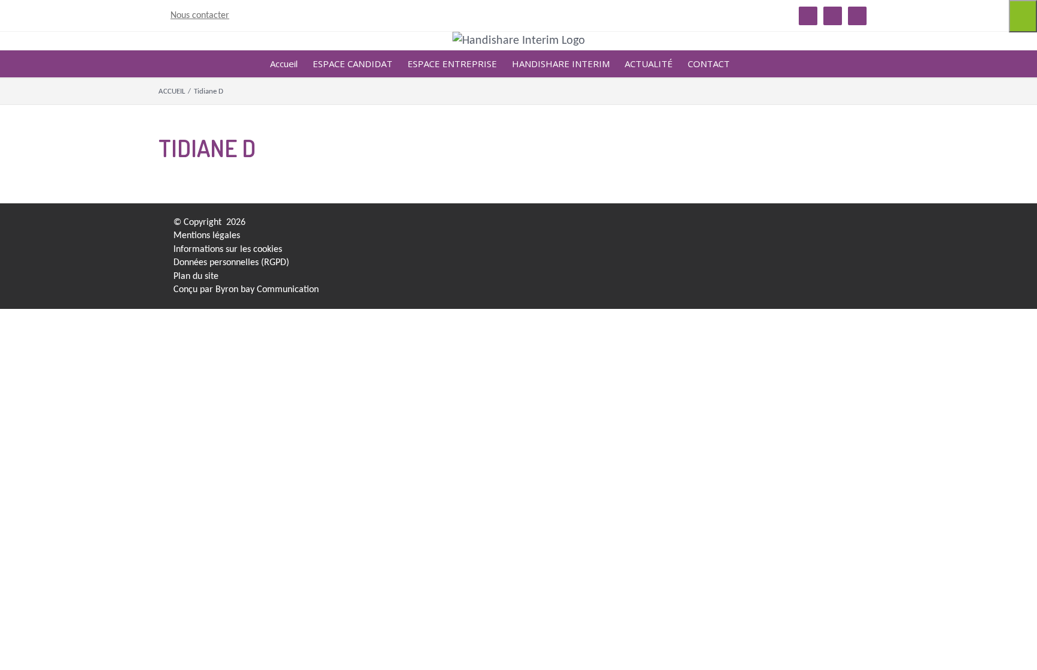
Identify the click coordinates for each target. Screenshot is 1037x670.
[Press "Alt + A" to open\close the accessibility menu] (1023, 16)
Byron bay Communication (267, 290)
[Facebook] (684, 225)
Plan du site (195, 276)
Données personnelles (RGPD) (231, 263)
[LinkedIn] (663, 225)
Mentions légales (206, 236)
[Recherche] (748, 63)
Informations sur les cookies (227, 249)
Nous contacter (199, 15)
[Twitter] (705, 225)
